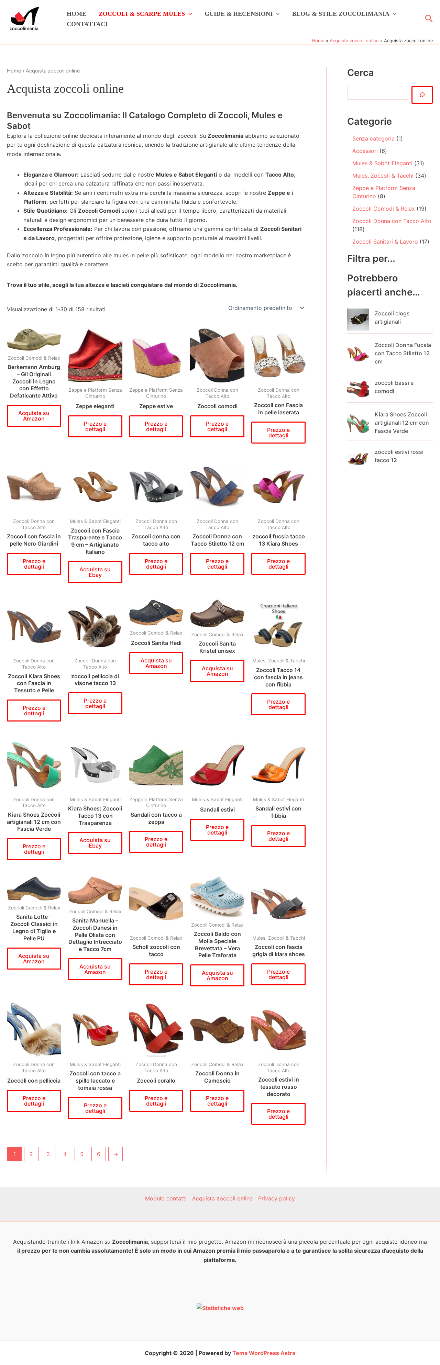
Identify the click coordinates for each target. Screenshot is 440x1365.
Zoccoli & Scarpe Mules (142, 13)
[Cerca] (422, 95)
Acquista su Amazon (34, 416)
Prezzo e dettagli (95, 426)
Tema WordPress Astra (263, 1353)
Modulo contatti (166, 1198)
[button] (188, 14)
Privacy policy (276, 1198)
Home (76, 13)
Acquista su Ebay (95, 572)
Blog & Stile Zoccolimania (340, 13)
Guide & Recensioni (239, 13)
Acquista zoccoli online (222, 1198)
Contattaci (87, 24)
